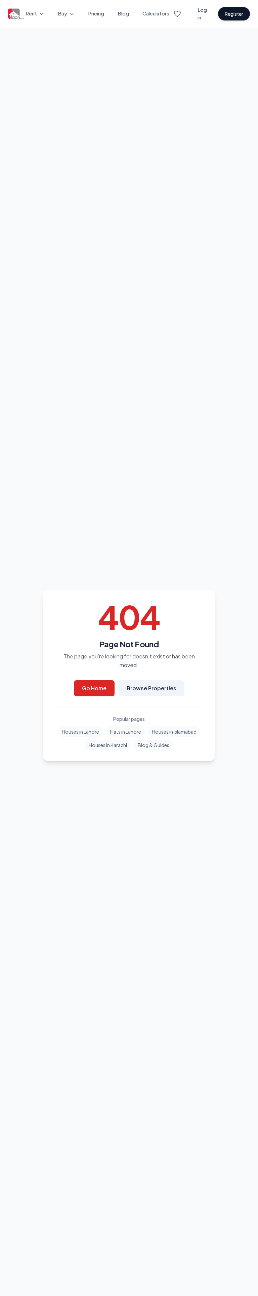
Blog (123, 13)
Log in (202, 13)
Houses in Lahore (80, 732)
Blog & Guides (153, 745)
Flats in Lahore (125, 732)
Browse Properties (151, 688)
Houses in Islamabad (174, 732)
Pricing (96, 13)
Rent (31, 13)
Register (234, 14)
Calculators (155, 13)
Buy (62, 13)
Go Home (94, 688)
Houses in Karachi (108, 745)
